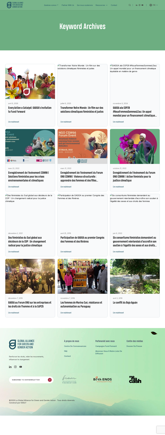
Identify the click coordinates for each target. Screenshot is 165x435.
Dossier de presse (134, 346)
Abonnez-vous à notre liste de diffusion (108, 352)
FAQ (65, 351)
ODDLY (23, 403)
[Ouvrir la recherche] (130, 5)
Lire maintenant (13, 122)
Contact (67, 356)
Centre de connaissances (75, 346)
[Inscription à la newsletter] (50, 380)
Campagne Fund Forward (106, 346)
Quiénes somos (50, 5)
